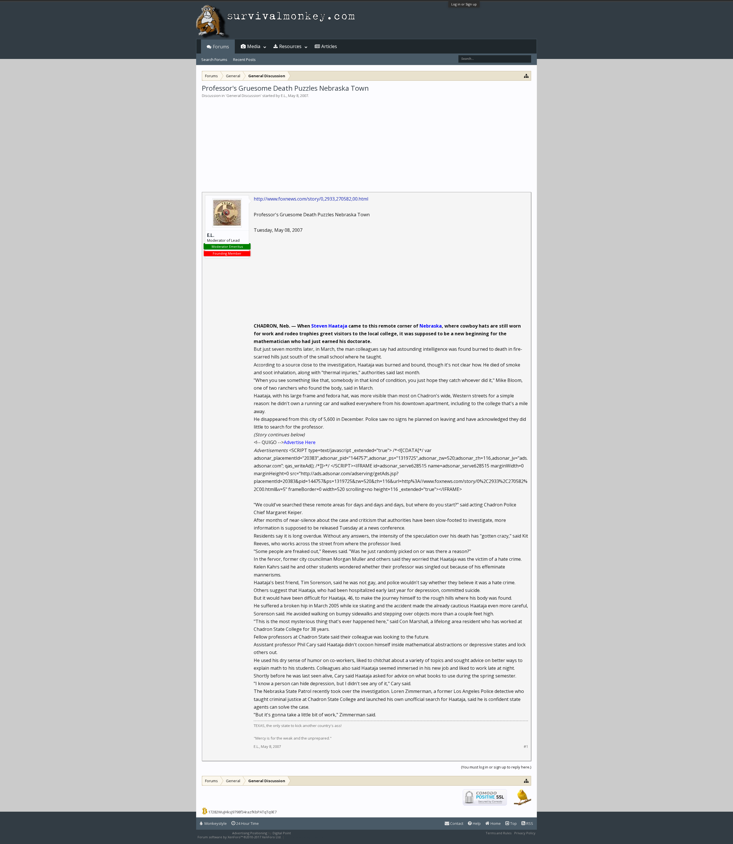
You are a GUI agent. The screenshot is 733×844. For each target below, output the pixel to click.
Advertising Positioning (249, 833)
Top (513, 823)
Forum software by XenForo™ (239, 837)
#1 (526, 746)
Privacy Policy (524, 833)
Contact (456, 823)
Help (476, 823)
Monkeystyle (215, 823)
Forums (221, 46)
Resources (290, 46)
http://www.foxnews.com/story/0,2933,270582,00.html (311, 199)
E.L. (283, 95)
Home (495, 823)
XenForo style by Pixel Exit (305, 837)
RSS (529, 823)
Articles (329, 46)
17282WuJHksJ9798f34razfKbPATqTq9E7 (242, 812)
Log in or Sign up (464, 4)
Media (253, 46)
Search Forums (214, 59)
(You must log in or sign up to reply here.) (496, 767)
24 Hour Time (247, 823)
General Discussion (243, 95)
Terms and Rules (498, 833)
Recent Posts (244, 59)
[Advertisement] (366, 141)
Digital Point (282, 833)
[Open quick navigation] (526, 75)
